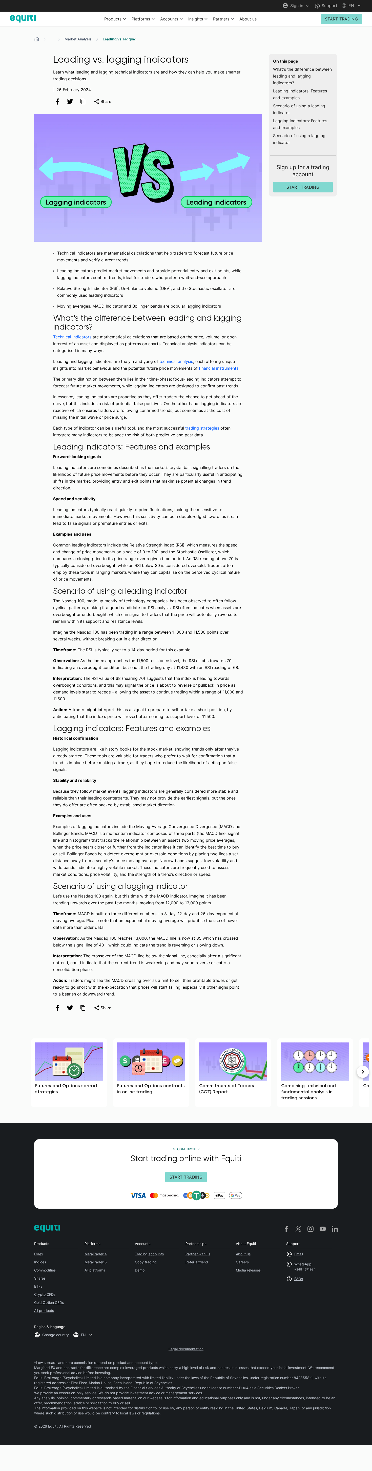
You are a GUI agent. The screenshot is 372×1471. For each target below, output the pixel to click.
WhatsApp (303, 1264)
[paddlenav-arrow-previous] (9, 1072)
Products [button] (112, 18)
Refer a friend (196, 1262)
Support (328, 5)
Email (298, 1254)
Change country (55, 1335)
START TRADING (341, 18)
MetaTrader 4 (96, 1254)
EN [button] (83, 1335)
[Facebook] (286, 1229)
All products (44, 1310)
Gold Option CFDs (49, 1302)
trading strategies (202, 428)
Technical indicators (72, 336)
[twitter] (70, 101)
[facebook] (57, 101)
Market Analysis (78, 39)
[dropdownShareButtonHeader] (102, 101)
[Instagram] (310, 1229)
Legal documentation (186, 1349)
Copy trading (146, 1262)
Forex (38, 1254)
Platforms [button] (141, 18)
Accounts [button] (169, 18)
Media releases (248, 1270)
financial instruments (218, 368)
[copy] (82, 101)
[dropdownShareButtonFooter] (102, 1008)
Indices (40, 1262)
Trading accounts (149, 1254)
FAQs (298, 1279)
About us (248, 18)
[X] (298, 1229)
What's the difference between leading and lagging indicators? (302, 76)
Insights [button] (195, 18)
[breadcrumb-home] (36, 39)
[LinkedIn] (335, 1229)
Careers (242, 1262)
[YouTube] (323, 1229)
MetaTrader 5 (96, 1262)
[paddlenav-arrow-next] (363, 1072)
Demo (139, 1270)
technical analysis (176, 361)
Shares (40, 1278)
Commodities (45, 1270)
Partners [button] (221, 18)
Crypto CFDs (44, 1294)
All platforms (95, 1270)
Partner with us (197, 1254)
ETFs (38, 1286)
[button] (351, 6)
